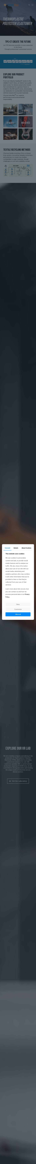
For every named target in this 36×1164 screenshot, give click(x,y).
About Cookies (26, 548)
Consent (7, 548)
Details (16, 548)
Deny (18, 604)
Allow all (18, 614)
